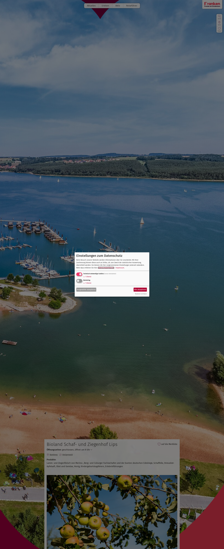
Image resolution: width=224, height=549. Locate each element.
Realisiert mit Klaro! (141, 294)
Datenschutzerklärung (106, 268)
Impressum (120, 268)
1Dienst (87, 277)
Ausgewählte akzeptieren (86, 289)
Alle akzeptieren (140, 289)
